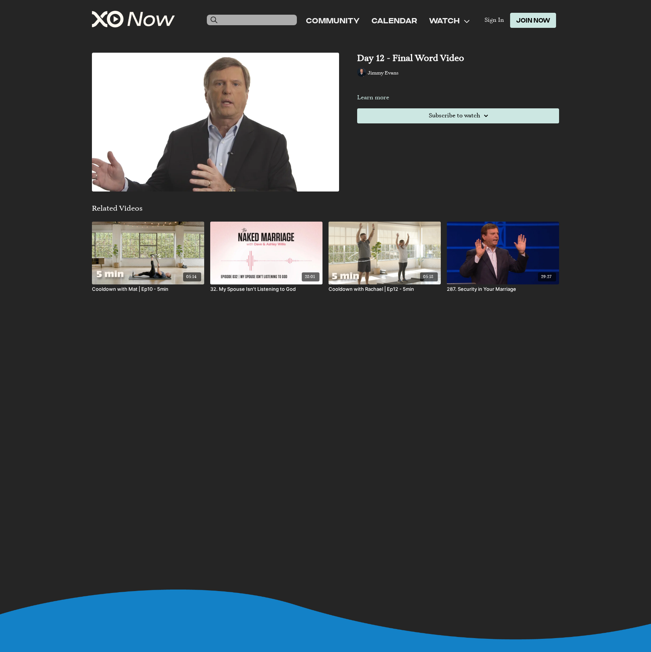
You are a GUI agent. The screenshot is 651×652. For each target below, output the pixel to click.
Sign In (494, 20)
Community (332, 20)
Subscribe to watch (454, 116)
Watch (445, 20)
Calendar (394, 20)
